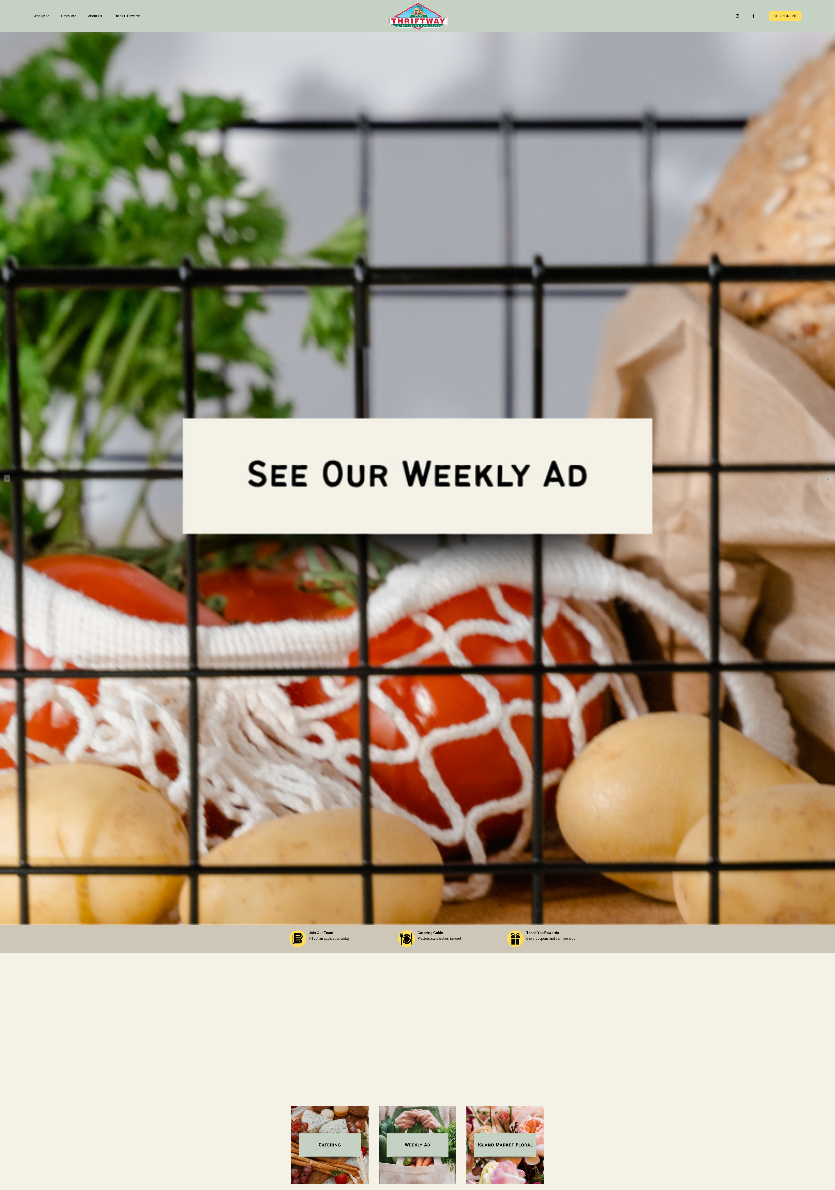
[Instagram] (737, 16)
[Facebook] (753, 16)
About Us (95, 16)
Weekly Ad (41, 16)
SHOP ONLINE (785, 16)
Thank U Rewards (127, 16)
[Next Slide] (828, 478)
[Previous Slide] (7, 478)
